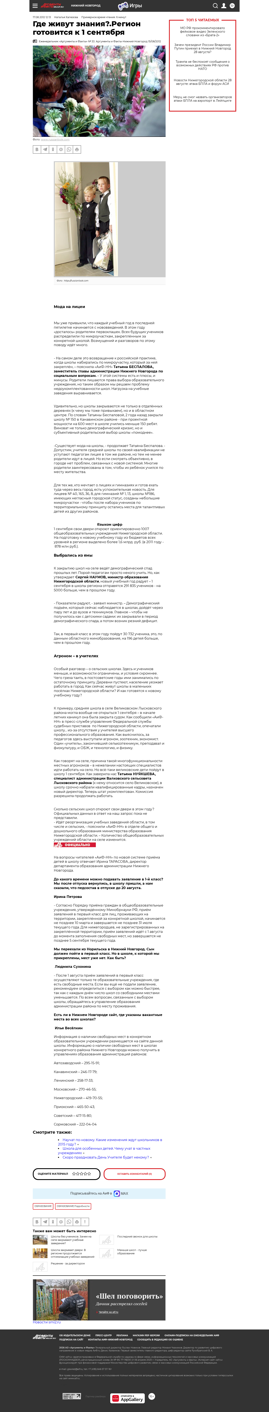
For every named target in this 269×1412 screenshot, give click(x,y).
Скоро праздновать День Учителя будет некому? (106, 1157)
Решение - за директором (68, 1263)
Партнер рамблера (95, 1396)
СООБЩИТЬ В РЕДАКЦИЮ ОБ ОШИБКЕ (160, 1339)
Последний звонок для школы (137, 1236)
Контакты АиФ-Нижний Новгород (110, 1339)
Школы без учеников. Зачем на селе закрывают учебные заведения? (71, 1240)
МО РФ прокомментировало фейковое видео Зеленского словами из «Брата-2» (202, 31)
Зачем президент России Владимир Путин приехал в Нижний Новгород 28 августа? (202, 48)
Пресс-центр (103, 1335)
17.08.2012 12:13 (42, 17)
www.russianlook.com (55, 139)
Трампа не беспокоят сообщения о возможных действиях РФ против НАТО (203, 65)
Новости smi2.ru (47, 1322)
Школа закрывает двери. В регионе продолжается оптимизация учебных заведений (72, 1253)
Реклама (122, 1335)
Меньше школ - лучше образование (132, 1251)
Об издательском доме (75, 1335)
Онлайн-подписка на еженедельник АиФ (192, 1335)
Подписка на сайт (71, 1339)
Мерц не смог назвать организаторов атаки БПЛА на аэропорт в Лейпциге (202, 99)
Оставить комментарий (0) (134, 1174)
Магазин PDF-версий (146, 1335)
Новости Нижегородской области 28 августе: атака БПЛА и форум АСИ (203, 82)
